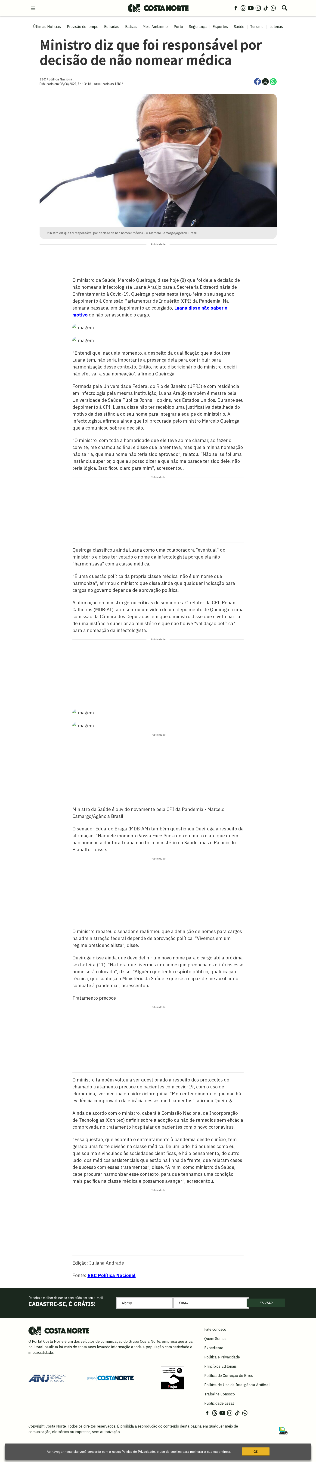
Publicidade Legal (219, 1403)
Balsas (131, 26)
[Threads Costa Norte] (243, 8)
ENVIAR (265, 1303)
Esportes (220, 26)
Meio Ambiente (155, 26)
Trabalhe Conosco (219, 1394)
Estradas (111, 26)
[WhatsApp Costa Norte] (273, 8)
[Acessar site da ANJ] (47, 1377)
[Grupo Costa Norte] (110, 1377)
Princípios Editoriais (220, 1366)
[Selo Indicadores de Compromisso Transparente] (172, 1377)
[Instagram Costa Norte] (258, 8)
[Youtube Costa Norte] (251, 8)
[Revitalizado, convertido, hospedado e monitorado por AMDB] (283, 1430)
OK (256, 1451)
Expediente (213, 1347)
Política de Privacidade (138, 1451)
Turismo (256, 26)
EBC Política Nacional (111, 1275)
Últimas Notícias (47, 26)
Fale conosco (215, 1329)
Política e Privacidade (222, 1357)
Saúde (239, 26)
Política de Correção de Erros (228, 1375)
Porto (178, 26)
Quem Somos (215, 1338)
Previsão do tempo (82, 26)
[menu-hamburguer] (33, 8)
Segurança (198, 26)
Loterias (276, 26)
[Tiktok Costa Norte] (266, 8)
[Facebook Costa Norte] (236, 8)
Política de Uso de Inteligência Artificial (237, 1384)
